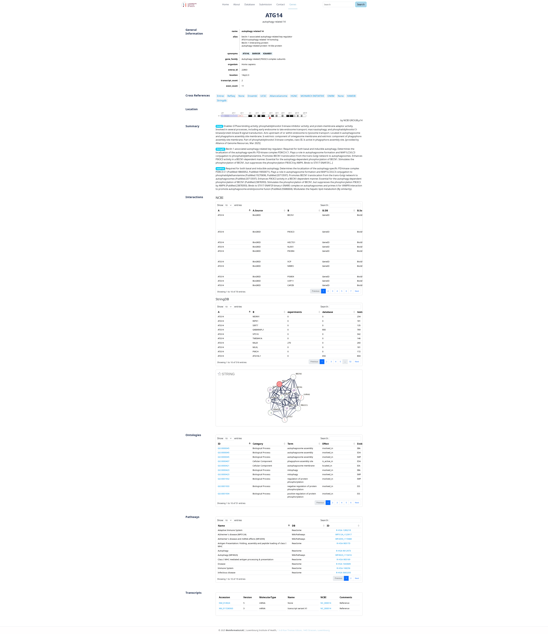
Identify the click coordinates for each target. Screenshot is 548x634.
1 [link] (323, 291)
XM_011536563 (226, 608)
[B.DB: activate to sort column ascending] (339, 210)
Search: (325, 205)
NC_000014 (326, 603)
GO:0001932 (223, 478)
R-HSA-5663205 (343, 572)
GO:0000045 (223, 448)
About (236, 4)
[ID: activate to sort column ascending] (343, 525)
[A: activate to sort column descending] (234, 210)
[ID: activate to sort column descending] (234, 443)
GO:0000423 (223, 470)
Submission (265, 4)
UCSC (263, 95)
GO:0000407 (223, 461)
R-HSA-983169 (343, 559)
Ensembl (252, 95)
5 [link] (341, 291)
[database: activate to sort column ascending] (339, 312)
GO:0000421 (223, 465)
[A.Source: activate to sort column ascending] (269, 210)
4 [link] (337, 291)
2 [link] (328, 291)
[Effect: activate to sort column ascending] (339, 443)
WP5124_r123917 (343, 534)
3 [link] (332, 291)
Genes (292, 4)
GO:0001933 (223, 486)
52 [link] (350, 361)
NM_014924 (224, 603)
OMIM (331, 95)
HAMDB (351, 95)
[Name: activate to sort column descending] (254, 525)
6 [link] (346, 291)
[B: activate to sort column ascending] (304, 210)
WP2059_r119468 (343, 539)
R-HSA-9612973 (343, 550)
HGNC (294, 95)
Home (225, 4)
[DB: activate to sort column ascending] (308, 525)
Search (361, 4)
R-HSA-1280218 (343, 530)
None (241, 95)
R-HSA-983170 (343, 543)
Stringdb (221, 100)
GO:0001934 (223, 493)
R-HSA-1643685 (343, 563)
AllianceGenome (278, 95)
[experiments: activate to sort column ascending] (304, 312)
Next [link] (357, 291)
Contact (280, 4)
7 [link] (350, 291)
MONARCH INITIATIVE (312, 95)
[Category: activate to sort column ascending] (269, 443)
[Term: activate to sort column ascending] (304, 443)
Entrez (220, 95)
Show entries (229, 205)
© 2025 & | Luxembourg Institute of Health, (274, 630)
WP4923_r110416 (343, 555)
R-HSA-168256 (343, 568)
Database (249, 4)
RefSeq (231, 95)
